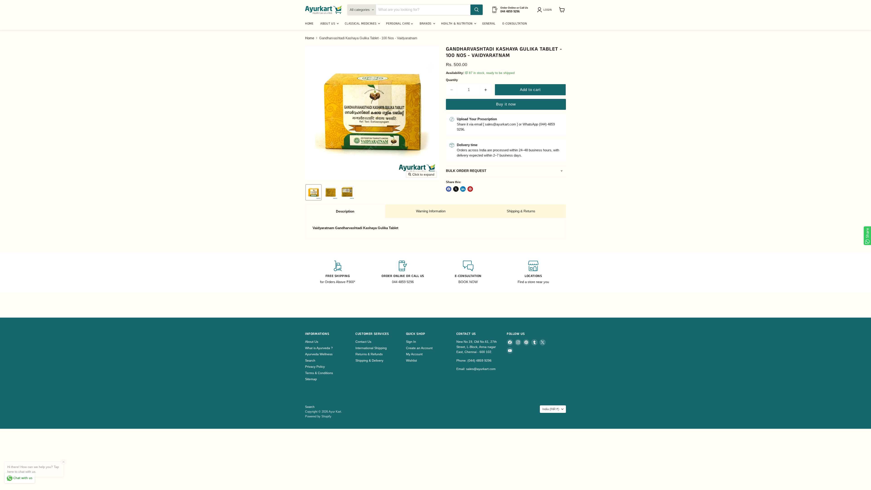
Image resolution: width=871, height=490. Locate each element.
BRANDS (426, 23)
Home (309, 38)
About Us (311, 341)
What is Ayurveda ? (319, 348)
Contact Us (363, 341)
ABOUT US (328, 23)
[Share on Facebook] (448, 189)
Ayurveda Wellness (319, 354)
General (489, 23)
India (550, 409)
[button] (545, 9)
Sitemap (311, 379)
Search (310, 360)
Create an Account (419, 348)
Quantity (452, 80)
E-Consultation (514, 23)
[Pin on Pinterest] (470, 189)
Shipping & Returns (521, 211)
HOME (309, 23)
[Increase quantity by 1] (486, 90)
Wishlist (411, 360)
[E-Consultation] (468, 272)
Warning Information (430, 211)
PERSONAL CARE (398, 23)
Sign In (411, 341)
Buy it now (506, 104)
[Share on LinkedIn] (463, 189)
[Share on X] (456, 189)
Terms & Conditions (319, 373)
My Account (414, 354)
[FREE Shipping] (337, 272)
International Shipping (371, 348)
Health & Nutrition (457, 23)
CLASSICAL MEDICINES (361, 23)
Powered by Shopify (318, 416)
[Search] (476, 10)
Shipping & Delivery (369, 360)
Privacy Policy (315, 366)
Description (345, 211)
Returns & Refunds (369, 354)
